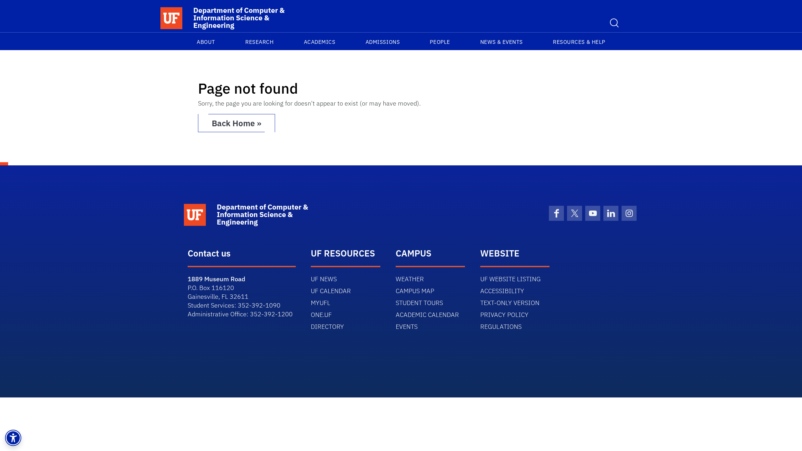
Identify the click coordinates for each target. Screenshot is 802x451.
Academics (320, 42)
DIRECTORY (327, 326)
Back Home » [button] (236, 123)
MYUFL (320, 302)
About (206, 42)
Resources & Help (579, 42)
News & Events (501, 42)
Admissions (383, 42)
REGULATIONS (501, 326)
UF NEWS (324, 279)
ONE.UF (321, 314)
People (440, 42)
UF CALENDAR (331, 291)
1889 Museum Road (216, 279)
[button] (13, 438)
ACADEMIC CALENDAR (427, 314)
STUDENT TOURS (419, 302)
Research (259, 42)
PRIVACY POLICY (504, 314)
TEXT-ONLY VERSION (509, 302)
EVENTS (407, 326)
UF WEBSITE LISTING (510, 279)
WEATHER (410, 279)
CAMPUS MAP (415, 291)
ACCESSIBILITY (502, 291)
